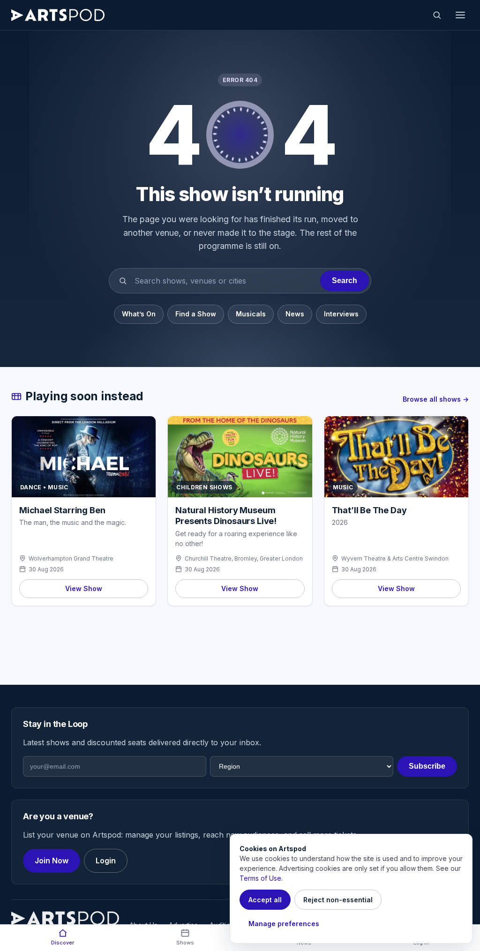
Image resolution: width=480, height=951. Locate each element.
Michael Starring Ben (62, 510)
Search (344, 281)
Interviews (341, 314)
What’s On (139, 314)
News (294, 314)
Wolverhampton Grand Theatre (71, 558)
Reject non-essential (338, 900)
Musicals (251, 314)
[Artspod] (65, 918)
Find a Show (195, 314)
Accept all (265, 900)
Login (106, 860)
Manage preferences (283, 924)
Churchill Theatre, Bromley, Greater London (244, 558)
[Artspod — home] (58, 15)
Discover (62, 942)
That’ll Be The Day (369, 510)
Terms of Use (260, 878)
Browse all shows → (436, 399)
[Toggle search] (436, 14)
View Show (83, 588)
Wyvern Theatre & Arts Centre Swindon (395, 558)
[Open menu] (460, 15)
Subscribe (427, 766)
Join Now (51, 860)
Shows (185, 942)
